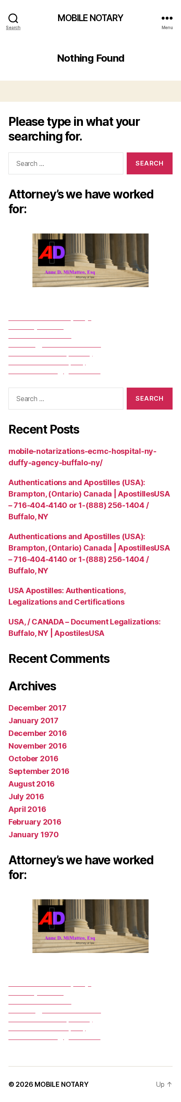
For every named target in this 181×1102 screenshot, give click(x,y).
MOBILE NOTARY (91, 18)
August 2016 (31, 783)
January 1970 (33, 834)
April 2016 (27, 809)
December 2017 (37, 707)
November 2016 (37, 745)
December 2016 (37, 733)
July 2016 (26, 796)
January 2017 (33, 720)
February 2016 (34, 821)
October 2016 (33, 758)
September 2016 (38, 771)
